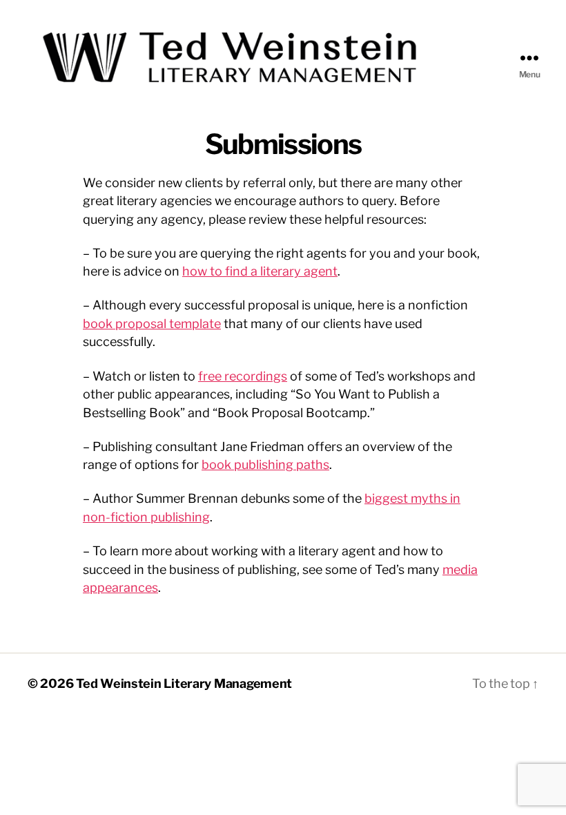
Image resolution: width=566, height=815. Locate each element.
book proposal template (152, 323)
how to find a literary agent (260, 271)
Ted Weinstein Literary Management (184, 683)
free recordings (242, 376)
